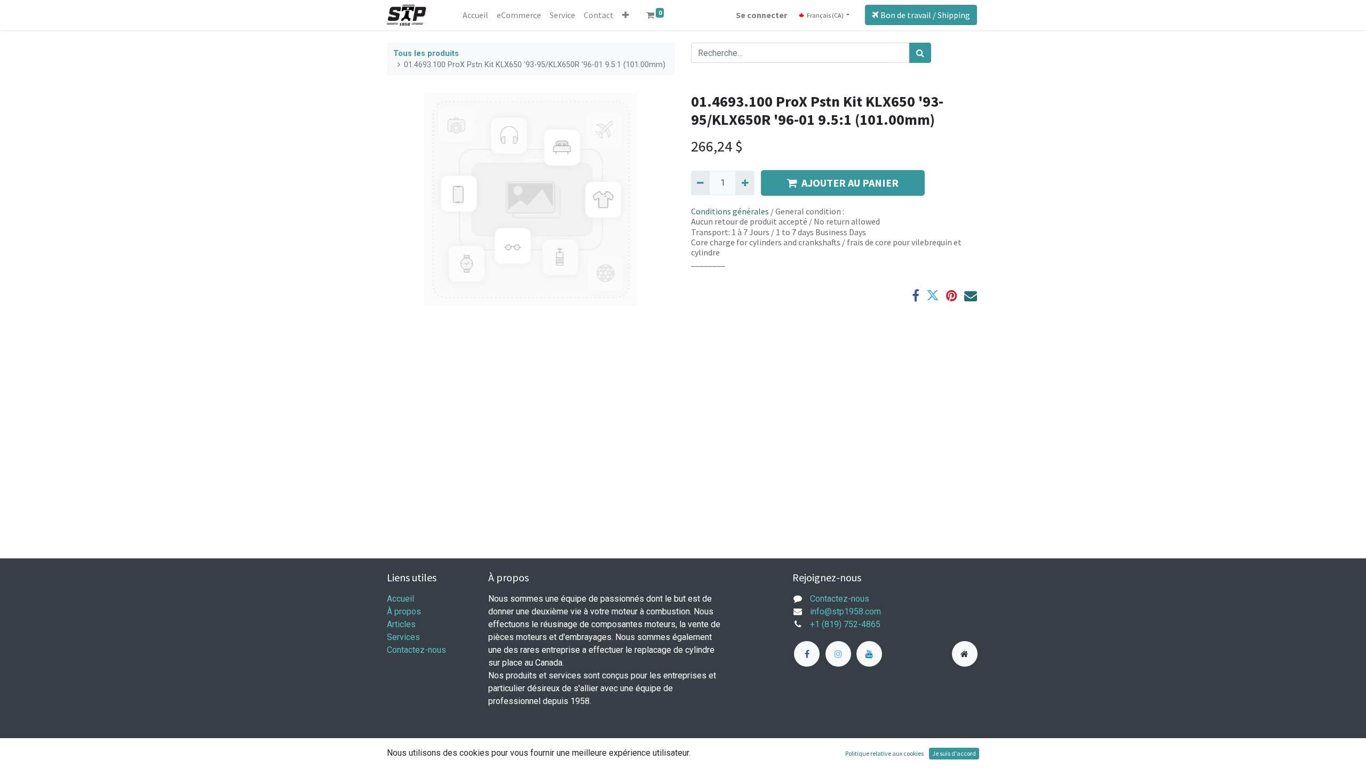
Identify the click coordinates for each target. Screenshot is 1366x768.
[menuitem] (475, 15)
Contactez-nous (416, 650)
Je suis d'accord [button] (954, 753)
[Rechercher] (920, 53)
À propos (404, 611)
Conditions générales (730, 211)
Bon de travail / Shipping (924, 15)
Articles (401, 624)
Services (403, 637)
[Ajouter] (744, 183)
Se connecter (761, 15)
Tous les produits (426, 53)
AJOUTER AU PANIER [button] (850, 182)
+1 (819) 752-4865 (845, 624)
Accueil (400, 599)
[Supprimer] (700, 183)
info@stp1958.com (845, 611)
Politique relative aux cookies (884, 753)
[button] (625, 15)
